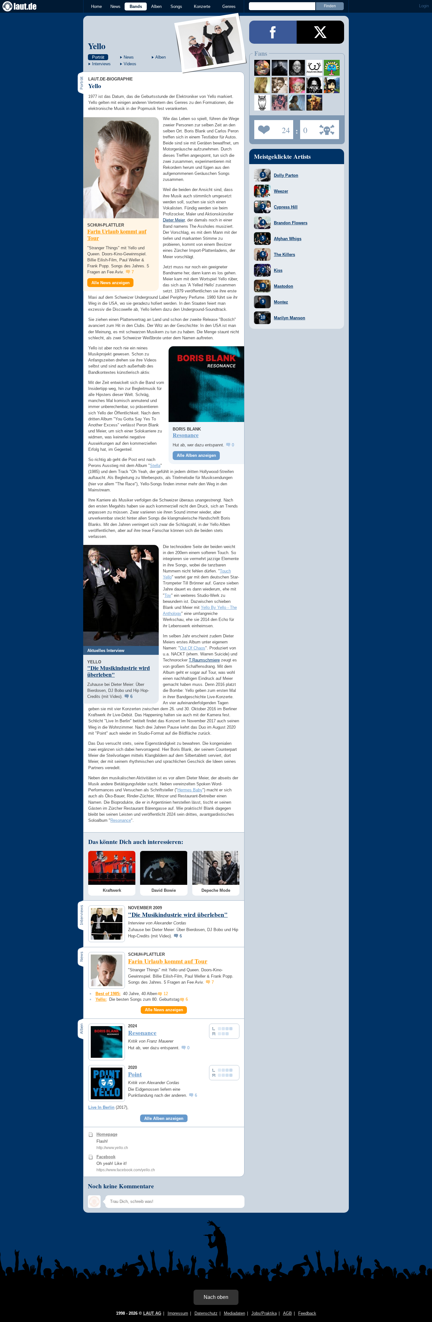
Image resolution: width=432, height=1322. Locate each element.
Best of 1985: (108, 993)
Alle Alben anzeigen (196, 455)
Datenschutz (206, 1313)
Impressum (178, 1313)
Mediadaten (234, 1313)
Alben (156, 6)
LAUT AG (152, 1313)
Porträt (98, 57)
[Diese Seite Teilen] (273, 32)
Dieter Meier (174, 220)
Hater (303, 127)
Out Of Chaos (192, 648)
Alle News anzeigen (110, 282)
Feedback (307, 1313)
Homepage (106, 1134)
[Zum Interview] (121, 595)
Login (424, 5)
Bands (136, 6)
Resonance (120, 820)
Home (96, 6)
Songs (176, 6)
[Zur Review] (206, 384)
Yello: (101, 999)
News (115, 6)
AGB (287, 1313)
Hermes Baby (189, 790)
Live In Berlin (101, 1107)
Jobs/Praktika (264, 1313)
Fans (272, 127)
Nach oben (216, 1297)
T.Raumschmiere (204, 660)
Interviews (101, 63)
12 (166, 993)
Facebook (105, 1156)
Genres (229, 6)
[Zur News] (121, 167)
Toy (167, 595)
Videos (130, 63)
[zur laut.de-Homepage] (25, 6)
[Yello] (210, 69)
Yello (96, 46)
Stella (155, 465)
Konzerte (202, 6)
